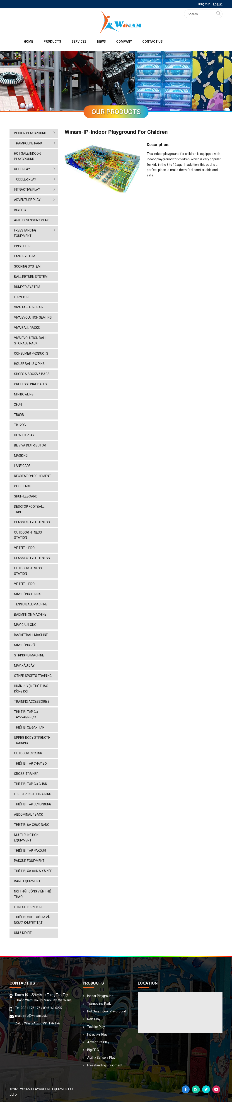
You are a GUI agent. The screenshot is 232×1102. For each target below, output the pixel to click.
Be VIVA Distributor (30, 445)
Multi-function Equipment (26, 837)
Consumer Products (31, 353)
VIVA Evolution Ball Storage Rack (30, 340)
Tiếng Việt (204, 4)
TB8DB (19, 415)
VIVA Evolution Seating (33, 317)
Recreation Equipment (32, 476)
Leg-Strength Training (32, 794)
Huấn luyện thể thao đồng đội (31, 688)
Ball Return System (31, 276)
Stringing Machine (29, 655)
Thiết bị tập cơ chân (30, 784)
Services (79, 41)
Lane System (24, 256)
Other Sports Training (33, 676)
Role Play (22, 169)
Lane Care (22, 466)
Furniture (22, 297)
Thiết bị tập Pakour (30, 850)
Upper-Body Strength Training (32, 740)
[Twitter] (206, 1089)
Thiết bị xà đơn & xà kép (33, 871)
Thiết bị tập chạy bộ (30, 763)
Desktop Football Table (29, 509)
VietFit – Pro (24, 548)
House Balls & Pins (29, 364)
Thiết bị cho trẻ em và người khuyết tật (32, 919)
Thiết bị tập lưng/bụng (32, 804)
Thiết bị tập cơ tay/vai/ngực (26, 714)
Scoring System (27, 266)
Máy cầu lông (25, 625)
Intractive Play (27, 189)
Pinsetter (22, 246)
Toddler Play (25, 179)
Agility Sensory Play (31, 220)
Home (28, 41)
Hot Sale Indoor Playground (27, 156)
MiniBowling (24, 394)
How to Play (24, 435)
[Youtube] (216, 1089)
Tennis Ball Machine (30, 604)
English (217, 4)
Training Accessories (32, 701)
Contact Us (152, 41)
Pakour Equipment (29, 861)
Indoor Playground (30, 133)
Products (52, 41)
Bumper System (27, 287)
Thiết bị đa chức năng (31, 824)
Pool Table (23, 486)
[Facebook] (186, 1089)
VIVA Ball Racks (27, 327)
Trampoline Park (28, 143)
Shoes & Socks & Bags (32, 374)
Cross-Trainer (26, 773)
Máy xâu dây (24, 665)
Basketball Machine (31, 635)
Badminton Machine (30, 614)
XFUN (18, 404)
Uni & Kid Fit (23, 933)
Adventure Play (27, 200)
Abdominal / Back (28, 814)
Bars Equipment (27, 881)
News (101, 41)
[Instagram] (196, 1089)
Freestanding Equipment (25, 233)
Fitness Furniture (28, 907)
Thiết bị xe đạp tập (29, 727)
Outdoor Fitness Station (28, 535)
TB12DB (20, 425)
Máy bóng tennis (27, 594)
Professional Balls (30, 384)
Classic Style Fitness (32, 522)
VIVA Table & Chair (29, 307)
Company (124, 41)
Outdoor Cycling (28, 753)
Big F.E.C (20, 210)
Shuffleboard (25, 496)
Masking (21, 455)
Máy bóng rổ (24, 645)
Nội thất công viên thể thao (32, 894)
